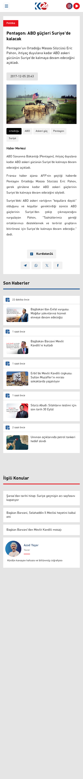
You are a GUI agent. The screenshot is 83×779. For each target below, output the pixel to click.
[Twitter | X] (47, 265)
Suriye (12, 138)
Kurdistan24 (44, 254)
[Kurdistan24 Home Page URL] (41, 6)
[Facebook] (57, 265)
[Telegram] (25, 265)
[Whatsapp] (36, 265)
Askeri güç (42, 131)
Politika (10, 23)
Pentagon (58, 131)
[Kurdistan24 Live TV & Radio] (76, 6)
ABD (27, 131)
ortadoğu (14, 131)
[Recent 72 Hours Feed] (69, 6)
